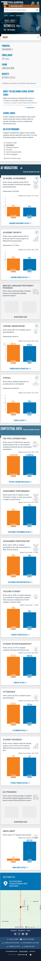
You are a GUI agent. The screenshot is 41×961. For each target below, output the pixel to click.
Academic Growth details (19, 277)
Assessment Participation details (19, 582)
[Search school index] (36, 10)
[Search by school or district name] (33, 3)
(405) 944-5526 (8, 68)
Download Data (29, 946)
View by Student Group (31, 172)
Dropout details (19, 683)
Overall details (19, 420)
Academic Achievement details (19, 223)
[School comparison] (38, 3)
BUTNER (12, 15)
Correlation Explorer (11, 943)
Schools (14, 930)
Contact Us (32, 951)
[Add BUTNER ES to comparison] (37, 28)
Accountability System (12, 951)
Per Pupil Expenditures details (19, 482)
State (28, 930)
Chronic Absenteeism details (19, 369)
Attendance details (19, 730)
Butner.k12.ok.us (8, 77)
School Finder (14, 939)
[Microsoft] (30, 927)
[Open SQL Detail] (31, 954)
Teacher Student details (19, 635)
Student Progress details (19, 783)
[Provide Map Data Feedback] (38, 927)
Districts (21, 930)
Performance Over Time (31, 943)
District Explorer (28, 939)
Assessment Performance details (19, 532)
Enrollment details (19, 867)
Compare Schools (14, 946)
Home (6, 15)
